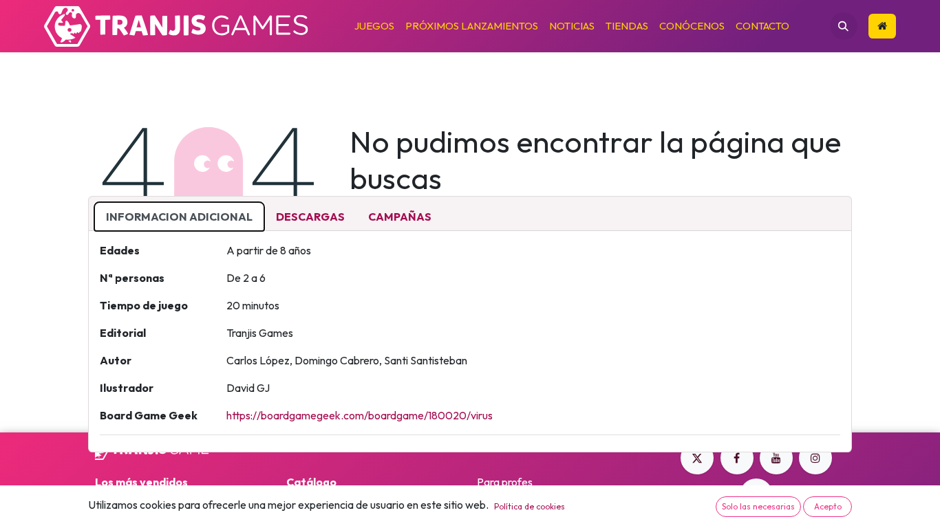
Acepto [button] (828, 506)
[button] (843, 26)
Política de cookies (529, 506)
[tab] (179, 216)
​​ (882, 26)
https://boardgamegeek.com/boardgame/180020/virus (359, 415)
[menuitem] (374, 26)
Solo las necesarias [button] (758, 506)
